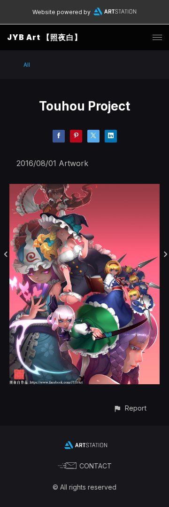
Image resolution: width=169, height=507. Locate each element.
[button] (129, 408)
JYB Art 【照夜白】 (44, 37)
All (26, 64)
